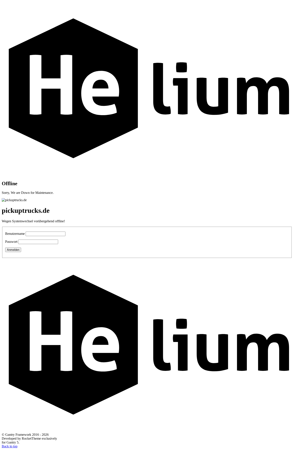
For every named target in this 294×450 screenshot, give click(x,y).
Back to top (9, 446)
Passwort (11, 241)
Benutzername (15, 233)
